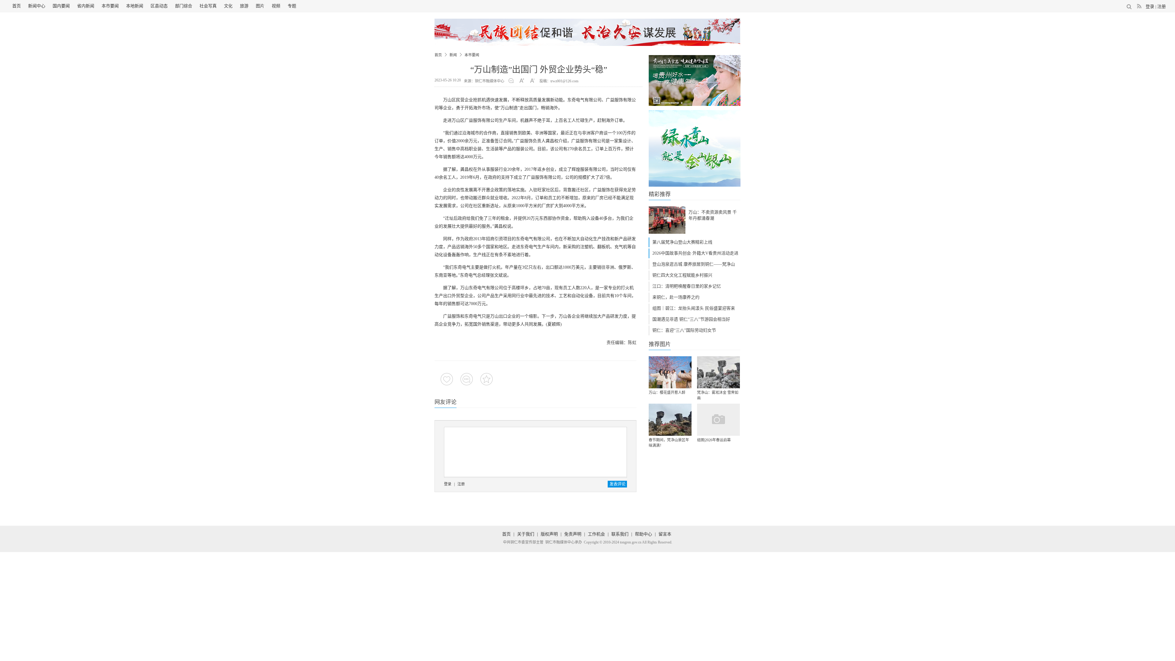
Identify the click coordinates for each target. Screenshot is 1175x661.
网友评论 (446, 402)
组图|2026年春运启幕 (714, 440)
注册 (1161, 6)
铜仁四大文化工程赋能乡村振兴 (682, 275)
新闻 (453, 55)
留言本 (664, 534)
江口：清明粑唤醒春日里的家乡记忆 (686, 286)
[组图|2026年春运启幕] (718, 420)
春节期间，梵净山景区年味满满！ (669, 443)
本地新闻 (134, 6)
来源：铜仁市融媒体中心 (484, 81)
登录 (1150, 6)
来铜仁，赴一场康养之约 (675, 297)
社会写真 (208, 6)
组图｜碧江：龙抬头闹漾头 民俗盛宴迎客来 (693, 308)
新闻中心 (36, 6)
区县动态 (159, 6)
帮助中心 (643, 534)
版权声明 (549, 534)
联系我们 (620, 534)
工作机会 (596, 534)
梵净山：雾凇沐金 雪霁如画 (717, 395)
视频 (276, 6)
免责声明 (572, 534)
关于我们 (525, 534)
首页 (16, 6)
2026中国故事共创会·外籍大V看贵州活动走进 (695, 253)
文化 (228, 6)
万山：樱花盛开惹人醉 (667, 392)
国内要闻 (61, 6)
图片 (260, 6)
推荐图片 (660, 344)
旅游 (244, 6)
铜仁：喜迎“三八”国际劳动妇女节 (684, 330)
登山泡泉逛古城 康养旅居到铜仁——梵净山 (693, 264)
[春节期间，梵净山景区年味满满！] (670, 420)
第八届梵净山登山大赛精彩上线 (682, 242)
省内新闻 (85, 6)
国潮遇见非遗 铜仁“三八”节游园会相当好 (691, 319)
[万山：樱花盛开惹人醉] (670, 372)
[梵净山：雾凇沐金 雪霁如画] (718, 372)
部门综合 (183, 6)
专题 (292, 6)
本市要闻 (110, 6)
